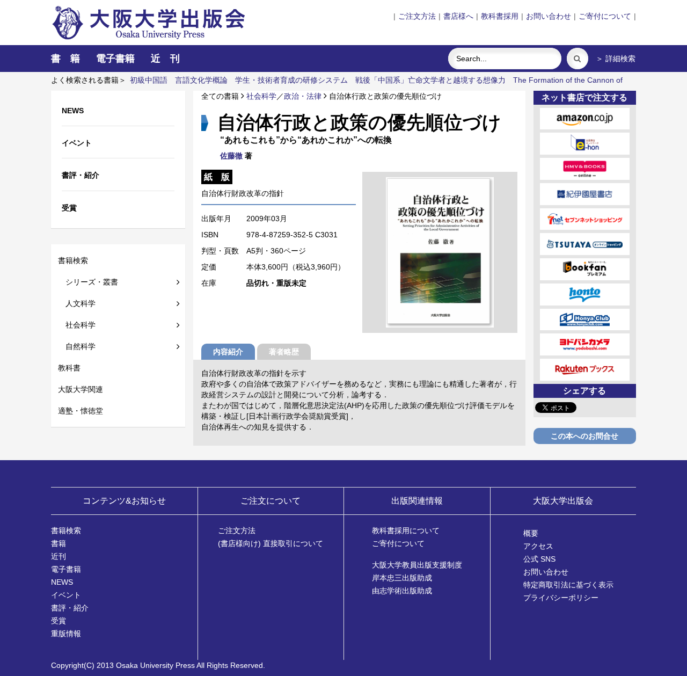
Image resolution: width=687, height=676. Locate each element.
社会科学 (77, 325)
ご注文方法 (417, 16)
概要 (530, 533)
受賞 (58, 620)
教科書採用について (406, 530)
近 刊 (165, 58)
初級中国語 (148, 80)
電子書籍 (115, 58)
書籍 (58, 543)
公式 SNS (539, 559)
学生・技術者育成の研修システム (291, 80)
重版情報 (66, 633)
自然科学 (77, 346)
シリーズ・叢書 (88, 282)
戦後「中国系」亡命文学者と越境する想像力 (430, 80)
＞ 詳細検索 (615, 58)
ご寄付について (605, 16)
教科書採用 (499, 16)
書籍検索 (73, 260)
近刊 (58, 556)
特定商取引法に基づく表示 (568, 584)
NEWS (62, 582)
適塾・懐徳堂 (80, 410)
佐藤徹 (231, 155)
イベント (66, 595)
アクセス (538, 546)
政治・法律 (302, 96)
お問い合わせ (548, 16)
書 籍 (65, 58)
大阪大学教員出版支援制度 (417, 565)
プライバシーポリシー (560, 597)
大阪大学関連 (80, 389)
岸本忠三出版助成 (402, 577)
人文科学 (77, 303)
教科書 (69, 368)
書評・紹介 (70, 608)
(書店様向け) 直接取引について (270, 543)
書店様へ (458, 16)
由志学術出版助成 (402, 590)
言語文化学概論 (201, 80)
